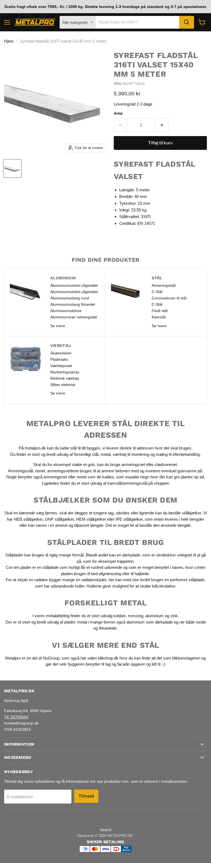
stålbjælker (191, 513)
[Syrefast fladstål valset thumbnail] (12, 168)
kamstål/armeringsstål (127, 483)
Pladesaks (59, 359)
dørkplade (131, 555)
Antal (118, 113)
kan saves (37, 525)
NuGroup (51, 658)
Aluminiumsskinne (66, 310)
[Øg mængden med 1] (162, 125)
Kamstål (159, 317)
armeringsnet (133, 464)
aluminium (154, 615)
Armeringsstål (164, 285)
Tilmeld (86, 796)
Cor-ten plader (18, 567)
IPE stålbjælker (129, 519)
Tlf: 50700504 (16, 717)
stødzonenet (166, 464)
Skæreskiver (61, 353)
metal (105, 454)
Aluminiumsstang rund (69, 298)
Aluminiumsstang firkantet (72, 304)
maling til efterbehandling (178, 454)
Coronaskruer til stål (169, 298)
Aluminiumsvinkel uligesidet (74, 285)
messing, (136, 615)
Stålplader (14, 555)
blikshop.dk (108, 658)
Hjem (9, 41)
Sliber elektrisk (63, 384)
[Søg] (186, 22)
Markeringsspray (64, 372)
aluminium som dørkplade (149, 622)
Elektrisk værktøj (64, 378)
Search (105, 830)
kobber (119, 615)
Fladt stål (160, 310)
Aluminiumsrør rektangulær (74, 317)
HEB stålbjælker (28, 519)
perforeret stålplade (187, 579)
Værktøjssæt (61, 365)
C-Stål (157, 291)
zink (174, 615)
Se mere (57, 326)
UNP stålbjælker (59, 519)
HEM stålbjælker (91, 519)
